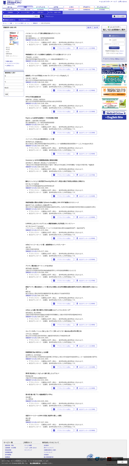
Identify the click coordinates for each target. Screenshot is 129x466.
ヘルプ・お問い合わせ (120, 1)
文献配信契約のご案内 (50, 450)
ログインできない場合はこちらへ (114, 59)
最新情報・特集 (9, 445)
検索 (6, 94)
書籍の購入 (9, 61)
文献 (11, 23)
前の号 (89, 27)
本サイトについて (49, 447)
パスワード (107, 44)
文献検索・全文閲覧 (10, 447)
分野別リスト (10, 65)
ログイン (114, 47)
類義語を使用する (10, 20)
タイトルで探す (25, 12)
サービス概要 (28, 445)
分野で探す (40, 12)
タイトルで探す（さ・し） (22, 23)
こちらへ (121, 51)
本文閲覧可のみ (25, 20)
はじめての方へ (106, 1)
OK (122, 462)
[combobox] (18, 16)
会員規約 (46, 454)
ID (110, 40)
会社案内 (46, 445)
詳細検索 (10, 12)
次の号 (96, 27)
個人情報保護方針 (49, 457)
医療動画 (7, 457)
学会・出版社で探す (55, 12)
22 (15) (34, 40)
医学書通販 (8, 454)
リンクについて (48, 452)
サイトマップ (28, 450)
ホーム (5, 23)
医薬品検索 (8, 450)
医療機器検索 (8, 452)
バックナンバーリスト (12, 63)
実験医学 (35, 23)
